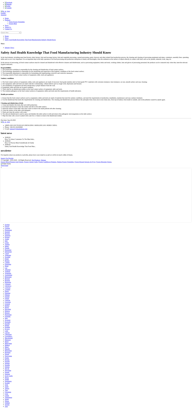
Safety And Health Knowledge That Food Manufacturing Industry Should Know (30, 40)
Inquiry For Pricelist (7, 158)
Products (7, 20)
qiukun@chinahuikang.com (18, 129)
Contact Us (8, 29)
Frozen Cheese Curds (31, 162)
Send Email (4, 165)
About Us (8, 27)
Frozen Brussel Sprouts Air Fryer (85, 162)
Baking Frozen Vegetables (65, 162)
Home (7, 18)
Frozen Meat (13, 23)
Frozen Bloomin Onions (104, 162)
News (6, 25)
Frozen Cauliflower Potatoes (47, 162)
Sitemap (43, 160)
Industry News (9, 47)
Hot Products (36, 160)
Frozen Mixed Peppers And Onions (12, 162)
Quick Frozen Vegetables (17, 22)
